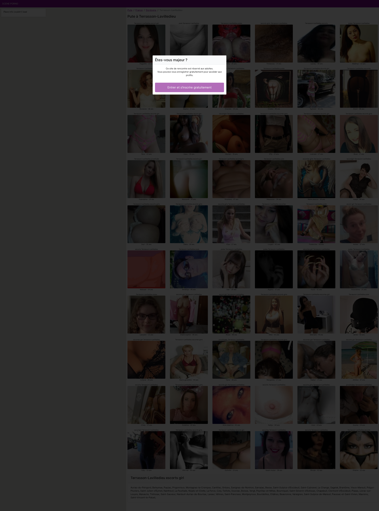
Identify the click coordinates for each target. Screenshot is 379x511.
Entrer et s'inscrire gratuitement (189, 87)
